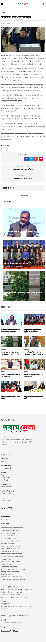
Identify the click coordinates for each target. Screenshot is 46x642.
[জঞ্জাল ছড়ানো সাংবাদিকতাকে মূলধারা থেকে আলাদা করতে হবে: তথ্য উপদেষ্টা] (24, 222)
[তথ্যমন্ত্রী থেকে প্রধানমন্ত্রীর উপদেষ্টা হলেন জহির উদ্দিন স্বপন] (34, 364)
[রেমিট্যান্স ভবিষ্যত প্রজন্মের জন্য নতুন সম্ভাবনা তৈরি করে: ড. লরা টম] (24, 254)
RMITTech (14, 631)
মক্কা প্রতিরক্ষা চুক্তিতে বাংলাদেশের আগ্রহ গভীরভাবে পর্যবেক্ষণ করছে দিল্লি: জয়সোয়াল (34, 353)
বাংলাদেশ (2, 327)
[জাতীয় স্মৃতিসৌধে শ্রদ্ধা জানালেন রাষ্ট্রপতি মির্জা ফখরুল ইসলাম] (11, 364)
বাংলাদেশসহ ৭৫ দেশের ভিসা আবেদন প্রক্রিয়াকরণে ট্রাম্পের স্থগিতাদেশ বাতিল (10, 353)
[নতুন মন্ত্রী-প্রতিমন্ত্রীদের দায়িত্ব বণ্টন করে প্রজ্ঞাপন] (11, 386)
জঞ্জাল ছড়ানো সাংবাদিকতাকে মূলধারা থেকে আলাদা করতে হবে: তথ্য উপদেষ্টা (23, 231)
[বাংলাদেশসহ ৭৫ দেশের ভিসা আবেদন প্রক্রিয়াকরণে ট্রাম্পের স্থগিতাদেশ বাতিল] (24, 286)
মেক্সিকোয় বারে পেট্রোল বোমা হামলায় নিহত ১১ (23, 169)
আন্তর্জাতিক (3, 12)
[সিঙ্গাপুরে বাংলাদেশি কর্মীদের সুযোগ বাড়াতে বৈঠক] (34, 386)
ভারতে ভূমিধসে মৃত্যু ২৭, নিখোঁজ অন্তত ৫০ (23, 178)
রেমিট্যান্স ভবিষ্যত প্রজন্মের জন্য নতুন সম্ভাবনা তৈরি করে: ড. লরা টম (21, 263)
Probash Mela (5, 23)
